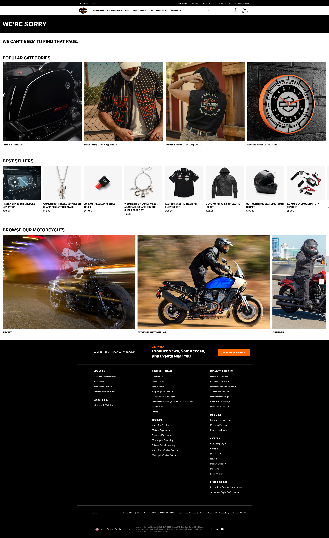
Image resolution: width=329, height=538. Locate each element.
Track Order (222, 3)
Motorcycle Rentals (219, 406)
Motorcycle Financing (162, 440)
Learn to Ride (183, 3)
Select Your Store (88, 3)
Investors (214, 453)
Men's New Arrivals (103, 386)
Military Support (218, 463)
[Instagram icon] (217, 529)
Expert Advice (159, 406)
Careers (214, 448)
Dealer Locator (208, 3)
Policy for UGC (205, 513)
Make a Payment (160, 430)
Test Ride (195, 3)
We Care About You (240, 513)
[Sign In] (235, 10)
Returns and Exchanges (163, 396)
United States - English (240, 3)
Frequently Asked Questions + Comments (172, 401)
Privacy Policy (142, 513)
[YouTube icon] (222, 529)
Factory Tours (216, 473)
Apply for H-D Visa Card (164, 450)
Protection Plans (218, 430)
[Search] (217, 10)
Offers (155, 411)
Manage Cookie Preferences (163, 513)
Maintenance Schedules (222, 386)
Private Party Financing (163, 445)
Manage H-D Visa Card (163, 455)
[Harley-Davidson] (121, 352)
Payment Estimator (161, 435)
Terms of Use (128, 513)
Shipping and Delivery (162, 391)
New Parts (99, 381)
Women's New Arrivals (104, 391)
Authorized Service (219, 391)
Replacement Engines (221, 396)
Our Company (217, 443)
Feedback (327, 264)
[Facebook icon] (211, 529)
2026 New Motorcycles (105, 376)
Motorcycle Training (103, 405)
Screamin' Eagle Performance (224, 492)
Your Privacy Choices (187, 513)
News (213, 458)
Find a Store (158, 386)
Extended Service (218, 425)
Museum (214, 468)
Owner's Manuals (218, 381)
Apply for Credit (159, 425)
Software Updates (219, 401)
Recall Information (219, 376)
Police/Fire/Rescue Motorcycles (226, 487)
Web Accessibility (222, 513)
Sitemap (95, 513)
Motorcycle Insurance (221, 420)
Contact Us (157, 376)
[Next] (323, 190)
